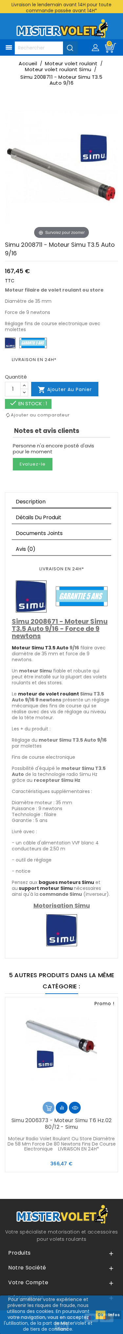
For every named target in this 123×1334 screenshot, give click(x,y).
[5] (72, 1095)
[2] (56, 1095)
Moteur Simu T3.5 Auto (40, 647)
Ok (100, 1315)
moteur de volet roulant (48, 694)
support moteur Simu (46, 888)
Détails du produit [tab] (38, 517)
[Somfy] (31, 596)
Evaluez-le (33, 464)
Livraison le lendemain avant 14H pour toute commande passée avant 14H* (61, 7)
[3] (62, 1095)
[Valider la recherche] (70, 47)
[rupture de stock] (48, 1108)
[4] (67, 1095)
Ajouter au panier (65, 390)
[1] (51, 1095)
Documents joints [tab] (39, 533)
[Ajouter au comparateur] (62, 1108)
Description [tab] (31, 501)
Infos (114, 1315)
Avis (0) (25, 549)
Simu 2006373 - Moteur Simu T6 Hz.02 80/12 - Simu (61, 1124)
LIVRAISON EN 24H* (34, 359)
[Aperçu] (75, 1108)
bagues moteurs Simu (66, 882)
